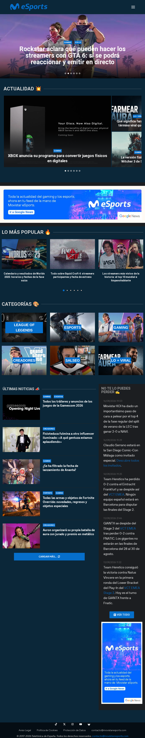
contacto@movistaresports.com (108, 730)
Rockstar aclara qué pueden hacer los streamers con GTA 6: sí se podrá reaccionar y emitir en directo (72, 55)
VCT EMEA (116, 494)
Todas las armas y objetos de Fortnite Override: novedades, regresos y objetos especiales (68, 502)
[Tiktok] (56, 724)
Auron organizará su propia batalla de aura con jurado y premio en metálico (69, 532)
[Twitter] (64, 724)
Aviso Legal (25, 730)
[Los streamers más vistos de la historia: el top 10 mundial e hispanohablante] (120, 254)
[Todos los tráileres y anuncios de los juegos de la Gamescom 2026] (21, 407)
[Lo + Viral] (120, 360)
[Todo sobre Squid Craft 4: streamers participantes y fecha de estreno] (72, 254)
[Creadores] (24, 360)
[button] (7, 39)
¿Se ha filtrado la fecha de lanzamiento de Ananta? (60, 468)
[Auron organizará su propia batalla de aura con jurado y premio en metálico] (21, 535)
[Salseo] (72, 360)
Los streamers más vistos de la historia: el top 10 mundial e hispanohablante (120, 277)
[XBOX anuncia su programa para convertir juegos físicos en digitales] (57, 131)
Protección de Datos (74, 730)
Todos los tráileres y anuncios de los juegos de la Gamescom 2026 (67, 403)
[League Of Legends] (24, 327)
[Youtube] (80, 724)
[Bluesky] (89, 724)
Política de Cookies (47, 730)
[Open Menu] (133, 7)
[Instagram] (72, 724)
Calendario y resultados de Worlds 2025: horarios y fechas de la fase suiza (24, 277)
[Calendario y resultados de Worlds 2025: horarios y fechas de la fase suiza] (24, 254)
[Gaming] (120, 327)
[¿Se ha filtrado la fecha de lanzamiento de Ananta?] (21, 471)
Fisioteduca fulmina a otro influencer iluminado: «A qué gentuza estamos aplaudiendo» (68, 438)
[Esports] (72, 327)
